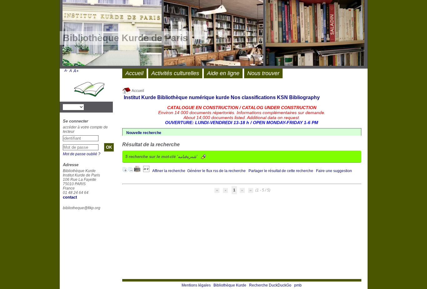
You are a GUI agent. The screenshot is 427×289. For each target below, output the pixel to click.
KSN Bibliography (298, 97)
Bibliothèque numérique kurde (193, 97)
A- (66, 70)
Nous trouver (263, 73)
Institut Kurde (140, 97)
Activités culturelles (175, 73)
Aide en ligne (223, 73)
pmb (298, 285)
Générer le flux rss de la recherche (216, 171)
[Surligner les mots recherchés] (203, 156)
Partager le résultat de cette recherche (281, 171)
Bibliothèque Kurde (230, 285)
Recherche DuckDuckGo (270, 285)
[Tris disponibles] (146, 171)
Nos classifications (253, 97)
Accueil (137, 91)
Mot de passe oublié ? (81, 154)
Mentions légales (196, 285)
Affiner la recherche (168, 171)
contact (70, 197)
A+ (76, 71)
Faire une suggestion (334, 171)
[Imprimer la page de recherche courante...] (137, 171)
